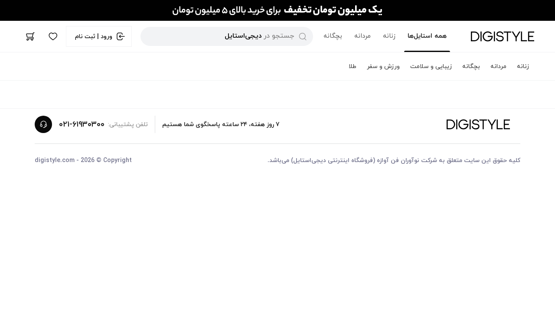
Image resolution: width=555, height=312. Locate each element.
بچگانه (332, 36)
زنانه (389, 36)
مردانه (362, 36)
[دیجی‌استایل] (502, 36)
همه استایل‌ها (427, 36)
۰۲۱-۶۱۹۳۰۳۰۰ (81, 124)
